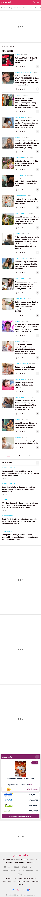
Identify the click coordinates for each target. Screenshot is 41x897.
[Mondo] (7, 867)
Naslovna (5, 46)
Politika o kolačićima (9, 881)
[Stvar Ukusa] (33, 867)
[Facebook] (12, 890)
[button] (20, 66)
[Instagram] (18, 890)
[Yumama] (6, 2)
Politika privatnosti (24, 881)
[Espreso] (24, 867)
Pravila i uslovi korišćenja (21, 878)
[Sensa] (13, 870)
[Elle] (21, 870)
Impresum (8, 878)
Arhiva (20, 884)
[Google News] (28, 890)
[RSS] (23, 890)
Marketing (35, 881)
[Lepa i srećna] (5, 870)
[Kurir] (16, 867)
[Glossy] (20, 874)
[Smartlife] (29, 870)
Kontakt (33, 878)
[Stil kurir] (37, 870)
